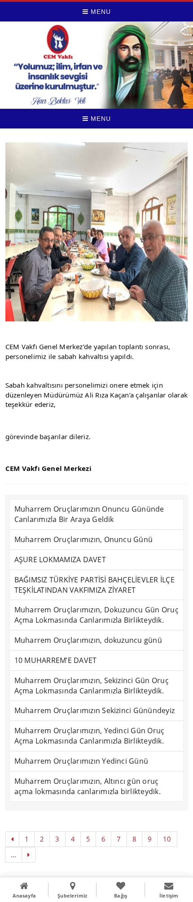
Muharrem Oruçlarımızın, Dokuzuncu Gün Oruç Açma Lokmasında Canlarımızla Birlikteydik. (96, 615)
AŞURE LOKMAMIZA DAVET (60, 559)
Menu (99, 11)
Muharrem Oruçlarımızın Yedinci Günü (81, 761)
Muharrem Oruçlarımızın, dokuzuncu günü (88, 640)
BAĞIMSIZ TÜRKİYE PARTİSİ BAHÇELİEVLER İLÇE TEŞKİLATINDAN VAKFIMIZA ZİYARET (94, 585)
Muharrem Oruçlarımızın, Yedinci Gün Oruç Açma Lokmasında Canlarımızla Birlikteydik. (89, 736)
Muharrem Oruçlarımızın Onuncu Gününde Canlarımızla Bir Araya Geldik (89, 514)
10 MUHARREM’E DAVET (55, 660)
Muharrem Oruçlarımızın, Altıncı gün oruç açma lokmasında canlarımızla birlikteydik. (87, 786)
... (14, 854)
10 (167, 838)
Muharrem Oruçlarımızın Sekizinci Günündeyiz (94, 710)
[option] (96, 231)
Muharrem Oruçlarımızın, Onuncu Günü (83, 539)
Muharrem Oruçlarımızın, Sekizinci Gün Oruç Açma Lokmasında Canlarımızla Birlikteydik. (91, 685)
